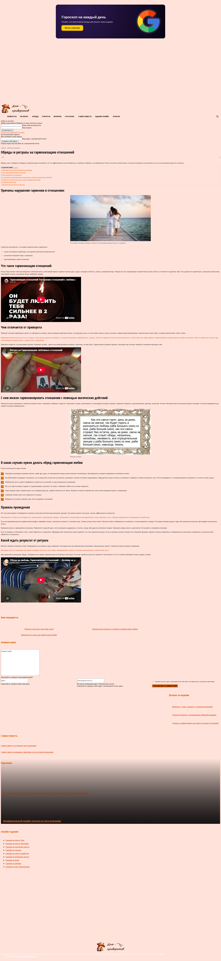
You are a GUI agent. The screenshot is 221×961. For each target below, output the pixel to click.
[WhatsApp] (67, 607)
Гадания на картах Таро (15, 840)
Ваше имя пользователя (31, 125)
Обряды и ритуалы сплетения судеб (39, 629)
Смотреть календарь (74, 28)
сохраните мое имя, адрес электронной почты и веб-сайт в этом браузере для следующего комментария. (185, 681)
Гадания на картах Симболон (17, 853)
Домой (3, 148)
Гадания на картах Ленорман (17, 843)
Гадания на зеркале (13, 850)
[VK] (34, 607)
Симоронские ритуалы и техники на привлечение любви (115, 629)
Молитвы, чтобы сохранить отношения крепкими (192, 707)
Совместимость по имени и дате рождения (18, 745)
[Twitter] (42, 607)
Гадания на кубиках (13, 863)
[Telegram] (59, 607)
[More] (75, 607)
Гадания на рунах (12, 860)
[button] (217, 116)
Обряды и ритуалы (13, 148)
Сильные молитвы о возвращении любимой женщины (194, 715)
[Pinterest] (50, 607)
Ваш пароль (27, 128)
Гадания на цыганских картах (17, 847)
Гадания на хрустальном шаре (18, 866)
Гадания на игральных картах (17, 857)
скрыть (15, 167)
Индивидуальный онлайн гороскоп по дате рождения (32, 820)
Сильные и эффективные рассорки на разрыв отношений (195, 723)
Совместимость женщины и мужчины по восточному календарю (27, 752)
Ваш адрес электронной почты (34, 139)
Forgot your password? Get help (12, 132)
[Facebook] (26, 607)
